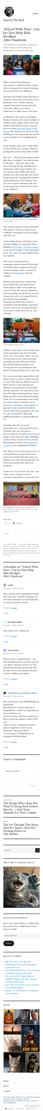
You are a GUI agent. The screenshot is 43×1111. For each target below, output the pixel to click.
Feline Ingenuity (32, 544)
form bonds (19, 273)
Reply (6, 613)
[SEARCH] (37, 850)
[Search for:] (19, 850)
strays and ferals (20, 546)
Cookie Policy (11, 1102)
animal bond (14, 549)
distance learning (9, 551)
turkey (28, 546)
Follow (9, 943)
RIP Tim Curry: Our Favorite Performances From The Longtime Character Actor (21, 965)
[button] (8, 1017)
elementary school (24, 551)
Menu (36, 14)
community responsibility (23, 405)
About (6, 1086)
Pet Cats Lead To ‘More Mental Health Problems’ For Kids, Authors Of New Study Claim (21, 979)
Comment (32, 786)
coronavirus (24, 549)
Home (6, 1081)
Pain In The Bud (13, 20)
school (33, 551)
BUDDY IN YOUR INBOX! (15, 918)
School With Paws (9, 553)
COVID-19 (32, 549)
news (11, 546)
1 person (14, 608)
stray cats (20, 553)
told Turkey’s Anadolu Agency (25, 247)
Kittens (5, 546)
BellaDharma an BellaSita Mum (22, 693)
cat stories (22, 544)
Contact (7, 1091)
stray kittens (29, 553)
